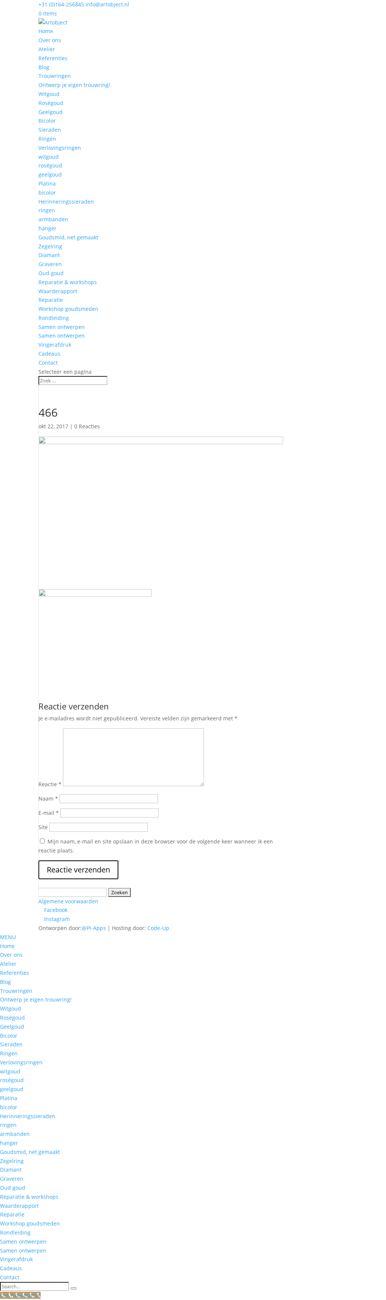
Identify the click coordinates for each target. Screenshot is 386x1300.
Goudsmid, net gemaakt (68, 237)
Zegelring (50, 246)
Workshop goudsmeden (68, 308)
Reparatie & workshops (67, 282)
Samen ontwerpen (61, 326)
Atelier (46, 49)
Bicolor (47, 120)
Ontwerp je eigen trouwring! (74, 84)
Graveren (50, 264)
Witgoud (49, 93)
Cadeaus (49, 353)
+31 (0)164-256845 (61, 4)
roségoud (50, 165)
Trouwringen (54, 75)
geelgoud (50, 174)
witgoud (48, 156)
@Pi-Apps (94, 928)
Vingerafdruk (54, 344)
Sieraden (49, 129)
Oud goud (51, 273)
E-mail (48, 812)
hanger (47, 228)
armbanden (53, 219)
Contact (48, 362)
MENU (8, 937)
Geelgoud (50, 112)
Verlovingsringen (59, 147)
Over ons (49, 40)
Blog (43, 67)
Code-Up (158, 928)
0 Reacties (87, 426)
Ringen (47, 138)
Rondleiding (53, 317)
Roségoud (50, 103)
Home (45, 31)
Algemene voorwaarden (68, 901)
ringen (46, 210)
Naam (48, 798)
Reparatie (50, 299)
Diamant (49, 255)
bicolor (47, 192)
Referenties (52, 58)
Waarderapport (57, 291)
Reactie (49, 784)
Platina (47, 183)
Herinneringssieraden (66, 201)
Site (43, 827)
